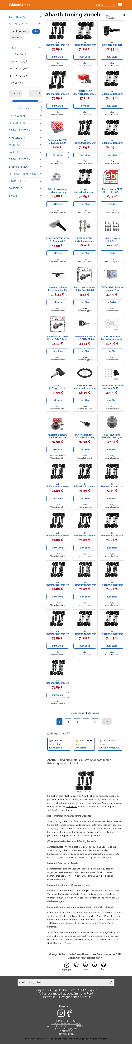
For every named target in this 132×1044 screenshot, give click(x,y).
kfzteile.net (71, 806)
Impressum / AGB (66, 1021)
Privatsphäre (66, 1034)
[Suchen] (110, 982)
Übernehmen (25, 108)
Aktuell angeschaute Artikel (66, 1026)
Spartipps (66, 1031)
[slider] (11, 101)
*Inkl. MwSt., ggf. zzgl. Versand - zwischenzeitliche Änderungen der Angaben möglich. (66, 1039)
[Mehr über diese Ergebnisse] (123, 15)
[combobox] (62, 982)
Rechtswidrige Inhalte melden (84, 713)
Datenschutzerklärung (66, 1023)
